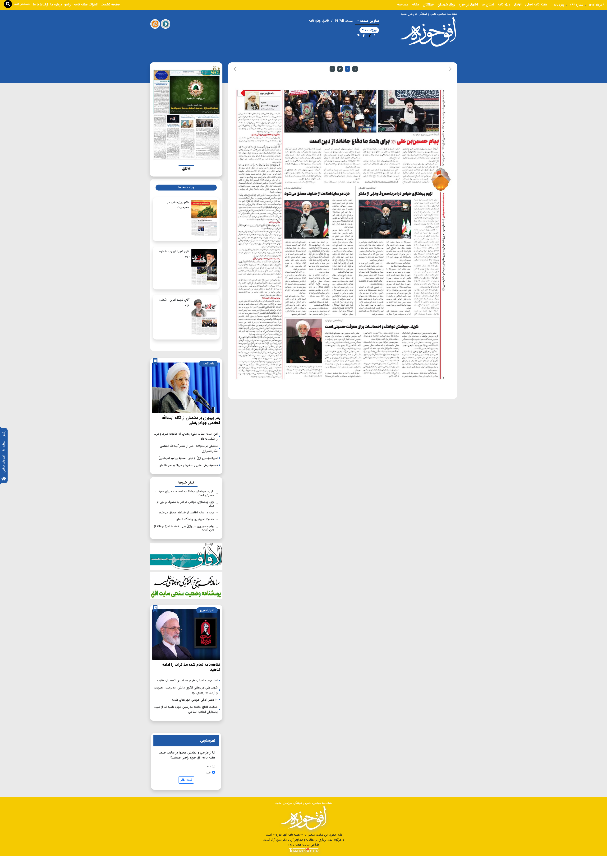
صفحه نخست (110, 4)
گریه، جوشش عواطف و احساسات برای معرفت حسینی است (185, 493)
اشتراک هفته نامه (86, 4)
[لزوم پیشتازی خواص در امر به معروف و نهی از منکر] (399, 249)
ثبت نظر (186, 779)
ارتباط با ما (40, 4)
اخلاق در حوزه (468, 4)
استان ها (488, 4)
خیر (208, 772)
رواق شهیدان (446, 4)
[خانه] (3, 479)
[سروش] (165, 24)
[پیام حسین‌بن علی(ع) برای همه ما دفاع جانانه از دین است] (361, 137)
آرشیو (3, 433)
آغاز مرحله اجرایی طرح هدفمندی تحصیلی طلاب (187, 680)
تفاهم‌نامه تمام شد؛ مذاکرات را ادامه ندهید (191, 667)
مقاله (415, 4)
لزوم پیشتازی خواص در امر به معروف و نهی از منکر (185, 503)
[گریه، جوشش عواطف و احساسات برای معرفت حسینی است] (362, 349)
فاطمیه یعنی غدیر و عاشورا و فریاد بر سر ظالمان (188, 465)
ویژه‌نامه (371, 30)
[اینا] (155, 24)
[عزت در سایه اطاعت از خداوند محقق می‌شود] (321, 249)
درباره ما (3, 446)
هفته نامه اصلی (536, 4)
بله (209, 766)
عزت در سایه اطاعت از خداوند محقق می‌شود (186, 512)
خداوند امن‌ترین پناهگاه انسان (195, 519)
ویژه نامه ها (186, 187)
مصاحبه (402, 4)
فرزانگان (428, 4)
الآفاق (517, 4)
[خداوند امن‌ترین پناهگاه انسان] (259, 234)
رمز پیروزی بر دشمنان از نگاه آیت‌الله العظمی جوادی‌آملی (191, 420)
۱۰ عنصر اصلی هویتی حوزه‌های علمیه (194, 699)
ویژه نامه (503, 4)
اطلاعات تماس (3, 464)
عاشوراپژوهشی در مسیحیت (178, 205)
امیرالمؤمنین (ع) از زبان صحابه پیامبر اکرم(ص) (188, 458)
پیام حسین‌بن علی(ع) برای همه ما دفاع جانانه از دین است (184, 528)
